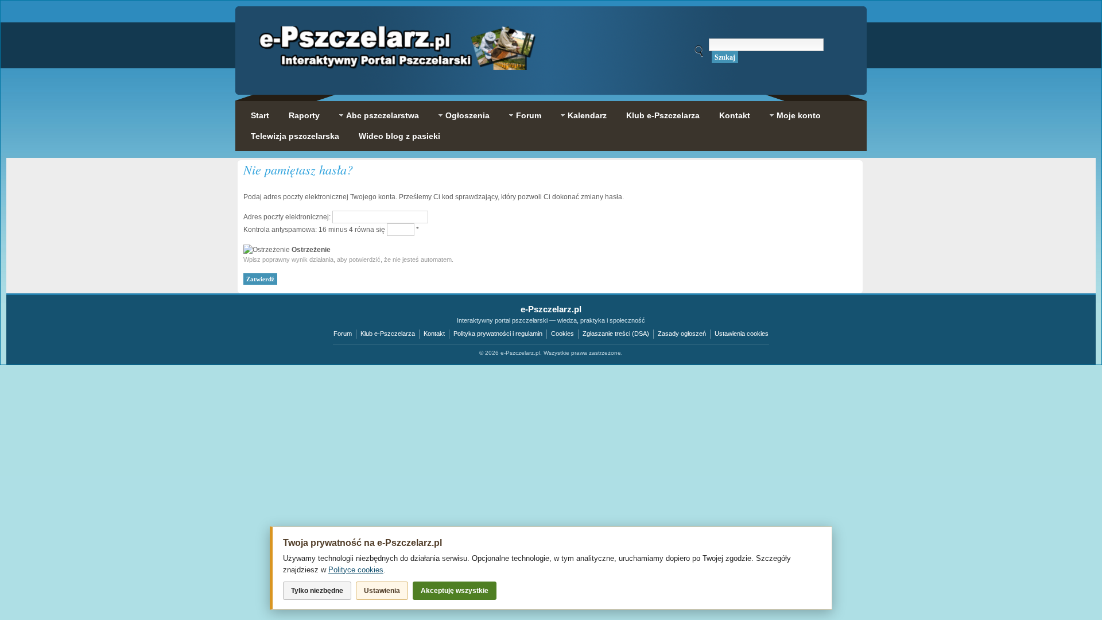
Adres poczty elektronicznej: (287, 217)
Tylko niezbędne (317, 591)
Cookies (562, 333)
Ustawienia (382, 591)
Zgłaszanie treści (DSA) (616, 333)
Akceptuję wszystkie (454, 591)
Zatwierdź (260, 279)
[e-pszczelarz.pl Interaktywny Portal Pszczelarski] (397, 64)
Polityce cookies (355, 569)
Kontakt (434, 333)
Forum (342, 333)
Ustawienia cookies (742, 333)
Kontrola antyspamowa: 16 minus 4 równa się (315, 230)
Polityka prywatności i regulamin (497, 333)
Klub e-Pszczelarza (387, 333)
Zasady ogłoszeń (682, 333)
